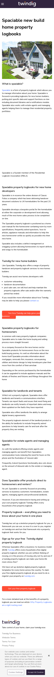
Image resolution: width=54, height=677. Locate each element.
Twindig (11, 550)
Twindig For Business (11, 633)
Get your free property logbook (21, 588)
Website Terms (9, 637)
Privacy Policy (8, 645)
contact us (34, 300)
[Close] (49, 656)
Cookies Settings (16, 672)
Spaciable (6, 90)
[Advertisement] (27, 143)
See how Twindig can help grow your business (21, 315)
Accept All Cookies (36, 672)
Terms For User (9, 641)
